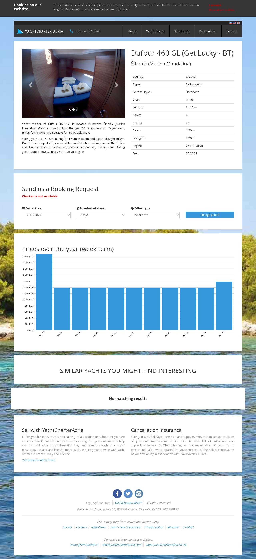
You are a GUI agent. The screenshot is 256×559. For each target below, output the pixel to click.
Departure (33, 208)
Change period (209, 215)
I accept (215, 5)
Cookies (81, 527)
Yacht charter (155, 31)
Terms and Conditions (125, 527)
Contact (231, 31)
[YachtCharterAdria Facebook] (117, 493)
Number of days (91, 208)
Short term (181, 31)
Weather (173, 527)
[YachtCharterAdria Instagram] (139, 493)
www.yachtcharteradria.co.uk (166, 545)
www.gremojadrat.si (84, 545)
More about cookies (221, 10)
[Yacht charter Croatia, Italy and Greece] (234, 22)
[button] (29, 83)
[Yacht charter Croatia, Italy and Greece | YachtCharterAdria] (40, 31)
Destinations (208, 31)
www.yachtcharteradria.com (121, 545)
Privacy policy (153, 527)
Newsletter (98, 527)
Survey (67, 527)
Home (132, 31)
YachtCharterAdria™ (128, 503)
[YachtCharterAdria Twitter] (128, 493)
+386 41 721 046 (88, 31)
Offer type (142, 208)
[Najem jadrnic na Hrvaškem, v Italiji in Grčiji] (230, 22)
